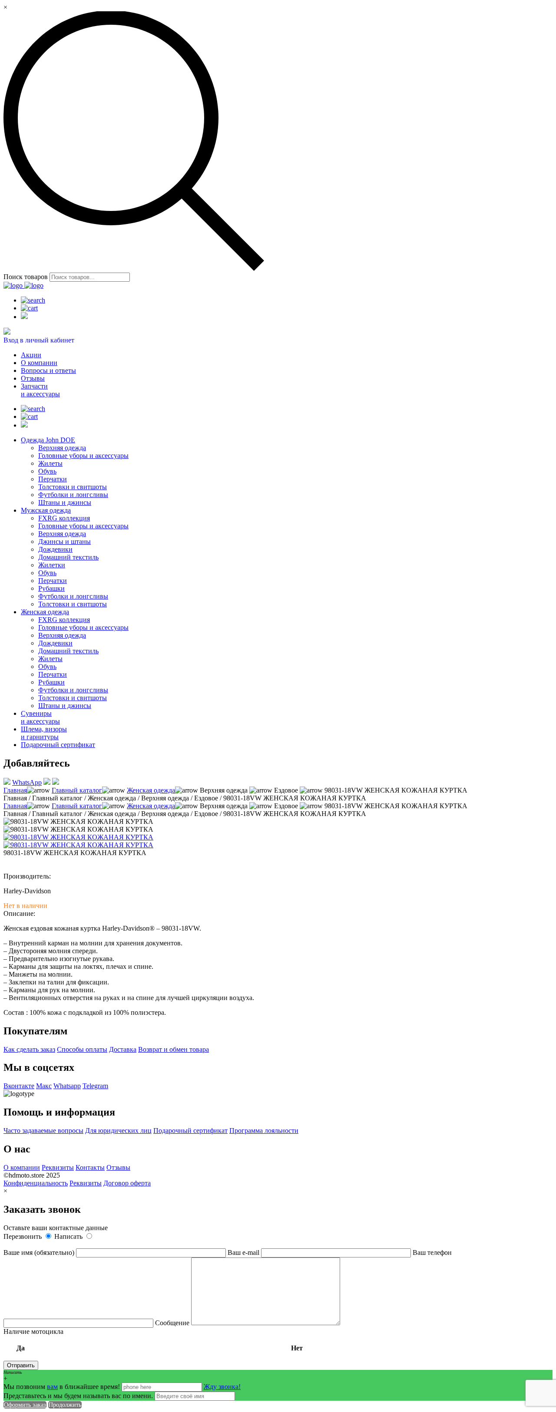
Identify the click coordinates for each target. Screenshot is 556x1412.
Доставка (122, 1049)
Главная (15, 790)
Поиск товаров (25, 276)
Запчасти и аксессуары (40, 390)
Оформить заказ (25, 1405)
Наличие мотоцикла (153, 1340)
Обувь (47, 471)
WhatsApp (27, 782)
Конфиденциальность (35, 1183)
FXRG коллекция (64, 518)
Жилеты (50, 463)
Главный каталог (77, 790)
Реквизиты (58, 1167)
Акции (31, 355)
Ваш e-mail (244, 1252)
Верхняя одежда (62, 447)
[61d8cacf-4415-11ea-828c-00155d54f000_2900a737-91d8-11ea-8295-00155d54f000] (78, 845)
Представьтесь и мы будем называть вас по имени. (78, 1395)
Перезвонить (23, 1236)
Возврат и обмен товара (173, 1049)
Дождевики (55, 549)
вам (52, 1386)
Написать (69, 1236)
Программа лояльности (263, 1130)
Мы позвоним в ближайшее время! (62, 1386)
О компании (39, 362)
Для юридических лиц (118, 1130)
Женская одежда (45, 611)
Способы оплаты (82, 1049)
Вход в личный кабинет (38, 340)
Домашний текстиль (68, 557)
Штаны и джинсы (64, 502)
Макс (44, 1085)
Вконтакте (18, 1085)
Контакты (90, 1167)
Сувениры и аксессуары (40, 717)
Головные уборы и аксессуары (83, 455)
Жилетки (51, 565)
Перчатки (52, 479)
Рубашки (51, 588)
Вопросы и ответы (48, 370)
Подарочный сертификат (58, 744)
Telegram (95, 1085)
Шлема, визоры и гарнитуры (44, 733)
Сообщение (173, 1322)
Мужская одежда (46, 510)
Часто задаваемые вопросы (43, 1130)
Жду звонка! (222, 1386)
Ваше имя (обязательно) (39, 1252)
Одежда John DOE (48, 440)
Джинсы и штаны (64, 541)
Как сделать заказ (29, 1049)
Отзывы (33, 378)
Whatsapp (67, 1085)
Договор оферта (127, 1183)
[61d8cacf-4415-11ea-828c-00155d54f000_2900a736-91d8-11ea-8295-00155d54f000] (78, 837)
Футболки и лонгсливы (73, 494)
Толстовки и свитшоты (72, 486)
